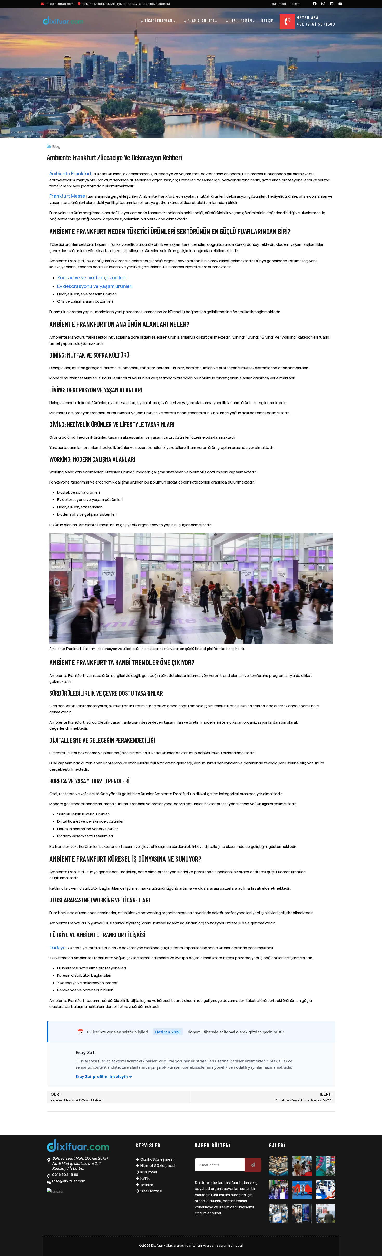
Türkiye (57, 947)
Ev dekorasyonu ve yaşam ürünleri (95, 286)
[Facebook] (314, 3)
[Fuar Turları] (78, 1146)
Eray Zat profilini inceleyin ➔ (104, 1076)
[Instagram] (323, 3)
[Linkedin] (331, 3)
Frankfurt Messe (67, 196)
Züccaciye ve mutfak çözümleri (91, 277)
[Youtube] (340, 3)
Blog (56, 146)
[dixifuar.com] (63, 21)
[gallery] (278, 1166)
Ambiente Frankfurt (70, 173)
